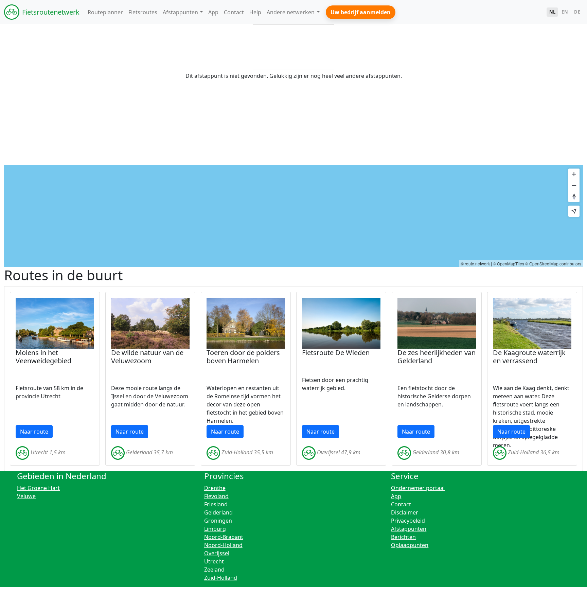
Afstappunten (408, 528)
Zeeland (214, 569)
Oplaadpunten (409, 545)
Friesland (216, 504)
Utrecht (214, 561)
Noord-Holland (223, 545)
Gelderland (218, 512)
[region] (293, 216)
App (396, 496)
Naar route (34, 431)
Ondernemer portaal (418, 488)
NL (552, 12)
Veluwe (26, 496)
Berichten (403, 537)
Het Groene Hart (38, 488)
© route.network (475, 263)
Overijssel (216, 553)
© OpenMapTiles (508, 263)
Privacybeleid (408, 520)
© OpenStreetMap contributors (553, 263)
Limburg (215, 528)
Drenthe (215, 488)
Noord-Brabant (223, 537)
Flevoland (216, 496)
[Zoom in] (574, 174)
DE (577, 12)
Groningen (218, 520)
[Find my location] (574, 211)
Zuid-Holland (220, 577)
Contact (401, 504)
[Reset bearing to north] (574, 196)
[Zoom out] (574, 185)
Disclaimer (404, 512)
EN (565, 12)
